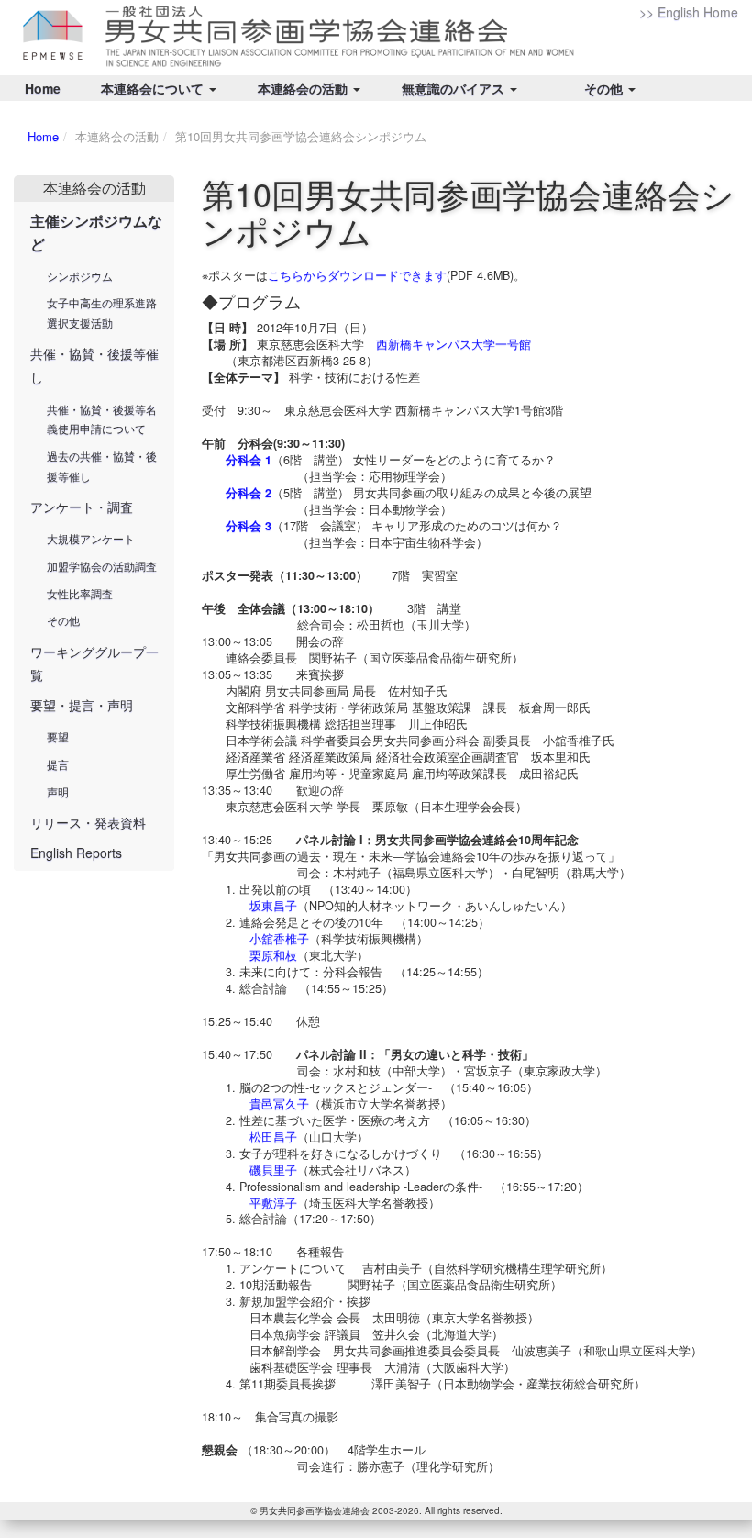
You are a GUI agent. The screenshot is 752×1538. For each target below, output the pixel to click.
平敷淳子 (273, 1203)
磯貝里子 (273, 1170)
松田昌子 (273, 1137)
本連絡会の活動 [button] (304, 88)
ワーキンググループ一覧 (94, 663)
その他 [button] (605, 88)
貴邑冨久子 (279, 1104)
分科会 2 (248, 493)
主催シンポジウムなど (96, 232)
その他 (63, 620)
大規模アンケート (91, 538)
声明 (58, 791)
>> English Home (688, 12)
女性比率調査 (80, 593)
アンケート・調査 (81, 506)
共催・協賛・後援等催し (94, 364)
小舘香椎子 (279, 939)
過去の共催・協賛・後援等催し (102, 466)
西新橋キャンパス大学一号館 (453, 344)
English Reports (76, 852)
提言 (58, 764)
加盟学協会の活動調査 (102, 566)
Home (43, 88)
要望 (58, 736)
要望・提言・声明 (81, 705)
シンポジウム (80, 276)
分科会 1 (248, 459)
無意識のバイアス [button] (455, 88)
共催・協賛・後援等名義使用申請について (102, 419)
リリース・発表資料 (88, 822)
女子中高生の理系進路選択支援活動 (102, 312)
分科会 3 (248, 526)
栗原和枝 (273, 955)
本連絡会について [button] (154, 88)
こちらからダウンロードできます (357, 275)
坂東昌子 (273, 905)
